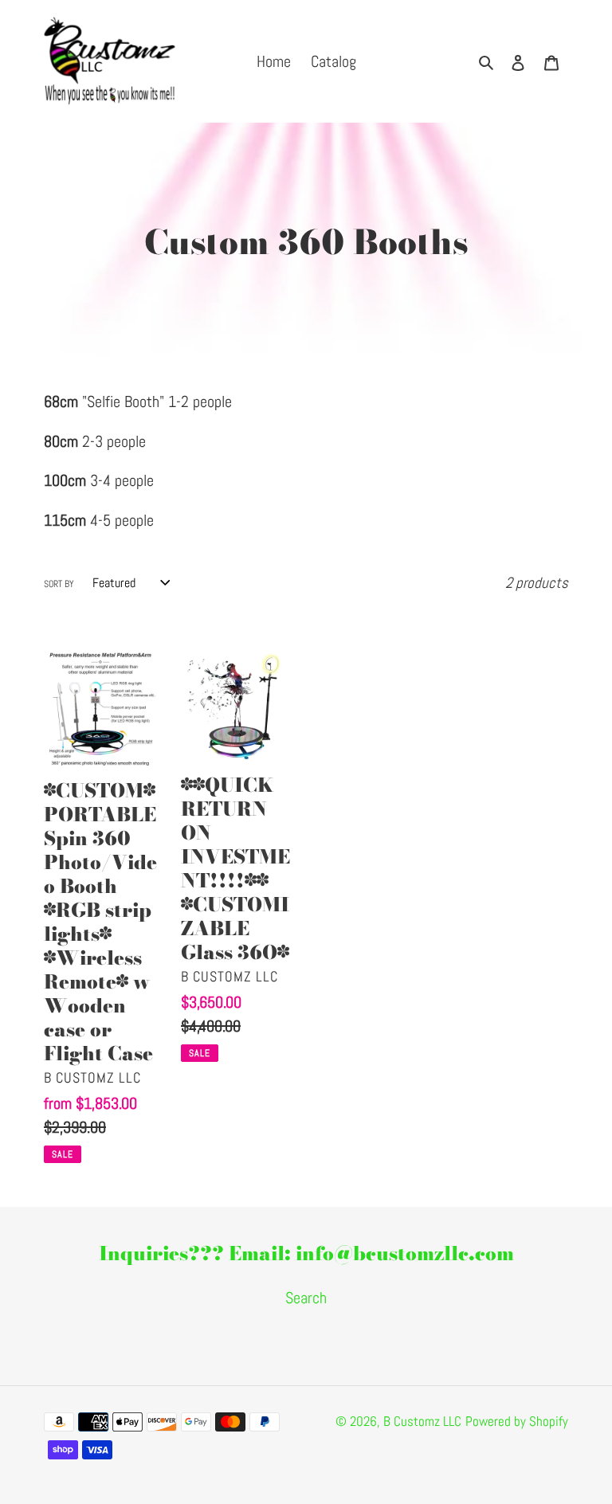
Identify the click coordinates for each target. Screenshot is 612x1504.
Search (306, 1297)
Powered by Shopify (516, 1421)
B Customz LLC (422, 1421)
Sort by (59, 584)
